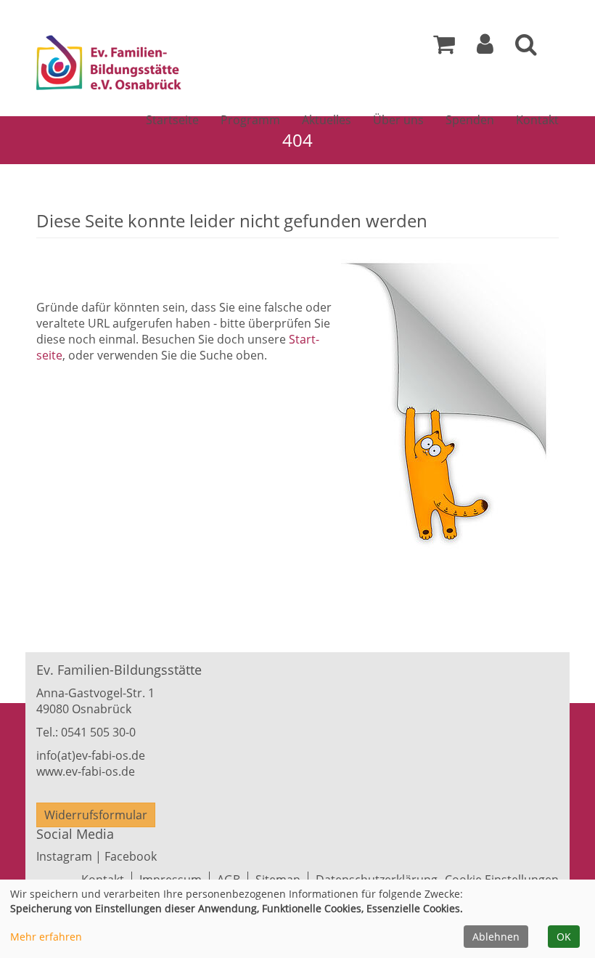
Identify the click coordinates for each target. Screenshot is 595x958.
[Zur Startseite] (151, 65)
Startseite (172, 120)
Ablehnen (496, 936)
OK (564, 936)
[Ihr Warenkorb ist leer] (444, 48)
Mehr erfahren (46, 936)
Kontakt (537, 120)
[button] (485, 48)
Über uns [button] (398, 120)
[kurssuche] (526, 48)
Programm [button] (250, 120)
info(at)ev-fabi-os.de (90, 755)
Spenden (470, 120)
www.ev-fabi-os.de (85, 771)
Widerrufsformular (95, 815)
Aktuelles (326, 120)
